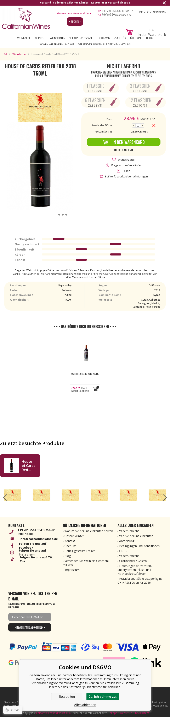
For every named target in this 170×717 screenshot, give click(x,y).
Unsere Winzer (74, 536)
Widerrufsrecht (129, 531)
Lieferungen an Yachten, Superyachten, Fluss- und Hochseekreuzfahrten (135, 570)
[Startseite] (6, 54)
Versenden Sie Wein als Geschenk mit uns (104, 44)
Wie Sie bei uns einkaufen (136, 536)
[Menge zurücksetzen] (153, 125)
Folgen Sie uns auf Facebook (32, 545)
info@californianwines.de (117, 15)
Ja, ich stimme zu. (103, 696)
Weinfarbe (23, 38)
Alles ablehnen (85, 705)
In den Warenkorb (129, 142)
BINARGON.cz (141, 713)
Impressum (72, 570)
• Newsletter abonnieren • (30, 627)
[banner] (26, 18)
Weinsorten (57, 38)
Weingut (40, 38)
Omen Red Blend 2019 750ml (85, 373)
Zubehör (120, 38)
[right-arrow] (165, 497)
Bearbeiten (67, 696)
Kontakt (69, 541)
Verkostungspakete (82, 38)
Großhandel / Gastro (133, 561)
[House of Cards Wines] (12, 495)
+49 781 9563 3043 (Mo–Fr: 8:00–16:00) (118, 11)
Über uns (136, 38)
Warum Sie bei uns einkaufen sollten (88, 531)
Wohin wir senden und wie (57, 44)
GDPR (123, 551)
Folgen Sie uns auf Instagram (32, 552)
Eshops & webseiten (120, 713)
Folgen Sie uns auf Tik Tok (36, 559)
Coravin (104, 38)
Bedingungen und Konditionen (139, 546)
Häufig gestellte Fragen (80, 551)
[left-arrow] (5, 497)
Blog (149, 38)
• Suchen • (75, 21)
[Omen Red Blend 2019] (85, 352)
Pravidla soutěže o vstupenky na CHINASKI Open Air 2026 (140, 580)
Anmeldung (126, 541)
